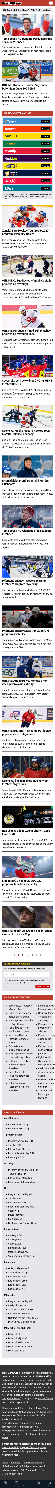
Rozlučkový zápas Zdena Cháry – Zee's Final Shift (26, 832)
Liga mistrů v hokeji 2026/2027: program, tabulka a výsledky (22, 882)
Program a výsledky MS (20, 1301)
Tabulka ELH (14, 1145)
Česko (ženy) (14, 1239)
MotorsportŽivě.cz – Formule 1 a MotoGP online (19, 1039)
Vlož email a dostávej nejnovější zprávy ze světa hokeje (24, 968)
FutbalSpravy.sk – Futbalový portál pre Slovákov (19, 1087)
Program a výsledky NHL (20, 1194)
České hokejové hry (18, 1252)
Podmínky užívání (14, 1466)
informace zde (26, 1426)
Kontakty (15, 1462)
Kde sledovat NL (16, 1289)
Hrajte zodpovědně (11, 1408)
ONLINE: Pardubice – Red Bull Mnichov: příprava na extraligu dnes (26, 332)
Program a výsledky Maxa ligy (23, 1169)
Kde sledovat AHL (17, 1276)
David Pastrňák (16, 1215)
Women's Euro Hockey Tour (22, 1256)
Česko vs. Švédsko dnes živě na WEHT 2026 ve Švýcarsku (26, 782)
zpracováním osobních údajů (27, 980)
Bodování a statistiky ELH (21, 1153)
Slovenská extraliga (18, 1272)
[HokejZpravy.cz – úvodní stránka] (12, 3)
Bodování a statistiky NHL (21, 1206)
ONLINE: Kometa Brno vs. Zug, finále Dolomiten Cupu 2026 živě (25, 87)
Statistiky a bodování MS (20, 1309)
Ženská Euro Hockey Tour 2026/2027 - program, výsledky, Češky (26, 232)
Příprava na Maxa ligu (19, 1128)
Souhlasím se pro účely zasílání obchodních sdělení (26, 981)
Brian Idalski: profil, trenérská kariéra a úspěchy (25, 482)
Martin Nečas (15, 1219)
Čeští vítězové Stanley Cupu (22, 1223)
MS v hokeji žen (16, 1334)
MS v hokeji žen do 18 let (20, 1346)
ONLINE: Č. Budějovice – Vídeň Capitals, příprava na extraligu (27, 282)
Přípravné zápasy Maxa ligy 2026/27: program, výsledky (25, 632)
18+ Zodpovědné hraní (32, 1470)
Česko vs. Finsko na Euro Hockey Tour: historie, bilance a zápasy (26, 432)
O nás (5, 1462)
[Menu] (51, 3)
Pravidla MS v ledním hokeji (22, 1321)
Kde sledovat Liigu (17, 1280)
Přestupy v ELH (16, 1157)
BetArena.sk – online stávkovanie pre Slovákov (19, 1065)
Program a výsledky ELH (20, 1141)
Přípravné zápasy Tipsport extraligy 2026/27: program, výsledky (24, 582)
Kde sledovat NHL (17, 1202)
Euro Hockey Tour (17, 1247)
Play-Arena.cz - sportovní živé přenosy (45, 1050)
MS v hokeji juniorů (17, 1338)
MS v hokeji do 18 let (18, 1342)
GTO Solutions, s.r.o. (12, 1473)
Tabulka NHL (14, 1198)
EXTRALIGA (44, 10)
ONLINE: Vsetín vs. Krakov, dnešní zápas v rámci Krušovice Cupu (27, 932)
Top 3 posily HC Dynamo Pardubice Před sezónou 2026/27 (27, 40)
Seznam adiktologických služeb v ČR (20, 1447)
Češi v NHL (13, 1210)
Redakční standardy (34, 1462)
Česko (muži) (15, 1235)
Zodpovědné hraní (11, 1398)
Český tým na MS (17, 1305)
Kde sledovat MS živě (19, 1313)
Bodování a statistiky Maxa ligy (23, 1182)
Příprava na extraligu (18, 1124)
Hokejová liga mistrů (18, 1268)
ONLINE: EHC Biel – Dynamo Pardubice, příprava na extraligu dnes (26, 732)
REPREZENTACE (26, 10)
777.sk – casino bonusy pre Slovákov (46, 1094)
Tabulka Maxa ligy (17, 1174)
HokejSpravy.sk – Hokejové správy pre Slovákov (19, 1076)
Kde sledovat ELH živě (19, 1149)
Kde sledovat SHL (17, 1284)
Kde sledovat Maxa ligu (20, 1178)
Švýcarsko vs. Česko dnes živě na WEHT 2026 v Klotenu (27, 382)
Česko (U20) (14, 1243)
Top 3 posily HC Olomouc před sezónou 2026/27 (26, 532)
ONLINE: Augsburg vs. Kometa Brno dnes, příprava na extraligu (24, 682)
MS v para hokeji (16, 1350)
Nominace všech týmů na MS (23, 1317)
